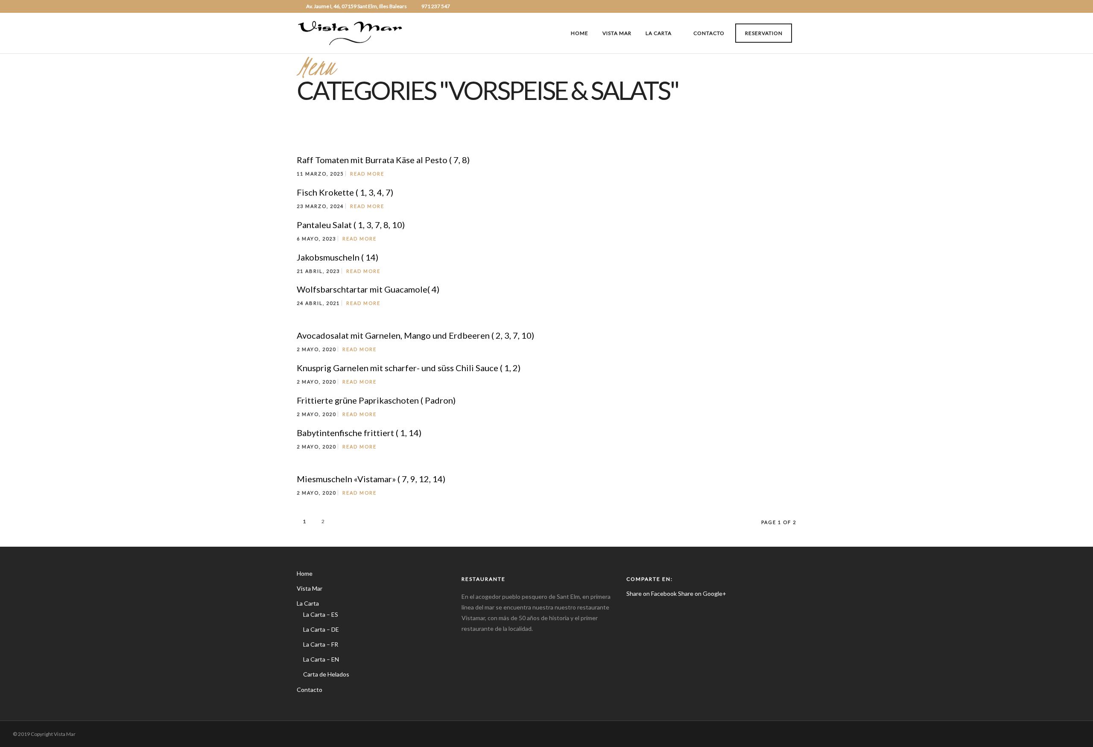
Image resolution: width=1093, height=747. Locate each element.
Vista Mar (616, 33)
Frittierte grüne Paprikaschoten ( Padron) (376, 400)
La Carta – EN (321, 659)
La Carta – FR (320, 644)
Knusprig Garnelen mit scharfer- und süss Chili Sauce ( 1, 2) (408, 368)
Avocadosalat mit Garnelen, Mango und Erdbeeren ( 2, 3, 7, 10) (415, 335)
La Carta (659, 33)
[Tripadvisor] (794, 6)
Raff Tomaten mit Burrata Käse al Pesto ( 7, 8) (383, 160)
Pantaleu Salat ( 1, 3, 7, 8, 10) (351, 225)
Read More (367, 173)
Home (579, 33)
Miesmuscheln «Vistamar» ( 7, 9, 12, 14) (371, 479)
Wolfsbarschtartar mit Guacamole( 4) (368, 289)
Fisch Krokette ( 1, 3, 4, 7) (345, 192)
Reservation (764, 33)
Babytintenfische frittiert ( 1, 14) (359, 433)
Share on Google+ (702, 593)
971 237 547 (435, 6)
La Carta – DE (321, 629)
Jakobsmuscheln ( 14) (337, 257)
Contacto (709, 33)
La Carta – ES (320, 614)
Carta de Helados (326, 674)
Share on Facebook (651, 593)
